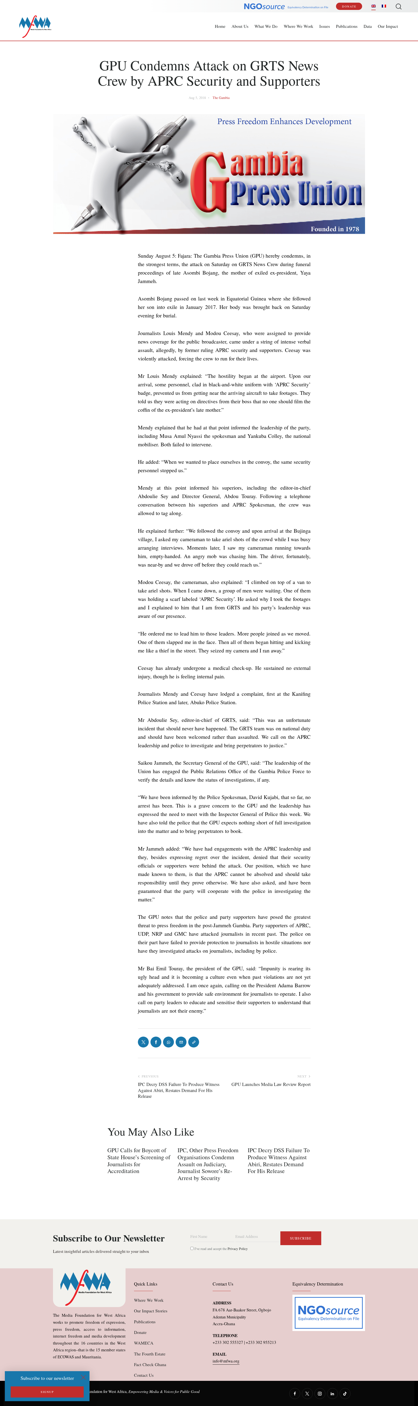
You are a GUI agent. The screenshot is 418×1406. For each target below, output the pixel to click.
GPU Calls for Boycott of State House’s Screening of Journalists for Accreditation (138, 1160)
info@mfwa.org (226, 1361)
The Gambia (221, 97)
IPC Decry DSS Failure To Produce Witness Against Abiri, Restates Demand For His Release (279, 1160)
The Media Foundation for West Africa (97, 1391)
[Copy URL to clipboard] (193, 1042)
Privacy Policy (238, 1248)
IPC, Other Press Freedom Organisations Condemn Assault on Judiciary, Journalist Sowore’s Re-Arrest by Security (208, 1164)
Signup (47, 1392)
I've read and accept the (221, 1248)
